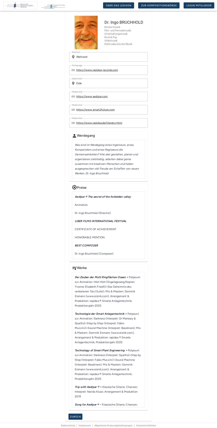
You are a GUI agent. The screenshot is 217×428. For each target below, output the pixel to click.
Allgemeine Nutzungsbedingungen (113, 425)
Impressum (84, 425)
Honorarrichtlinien (146, 425)
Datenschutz (68, 425)
